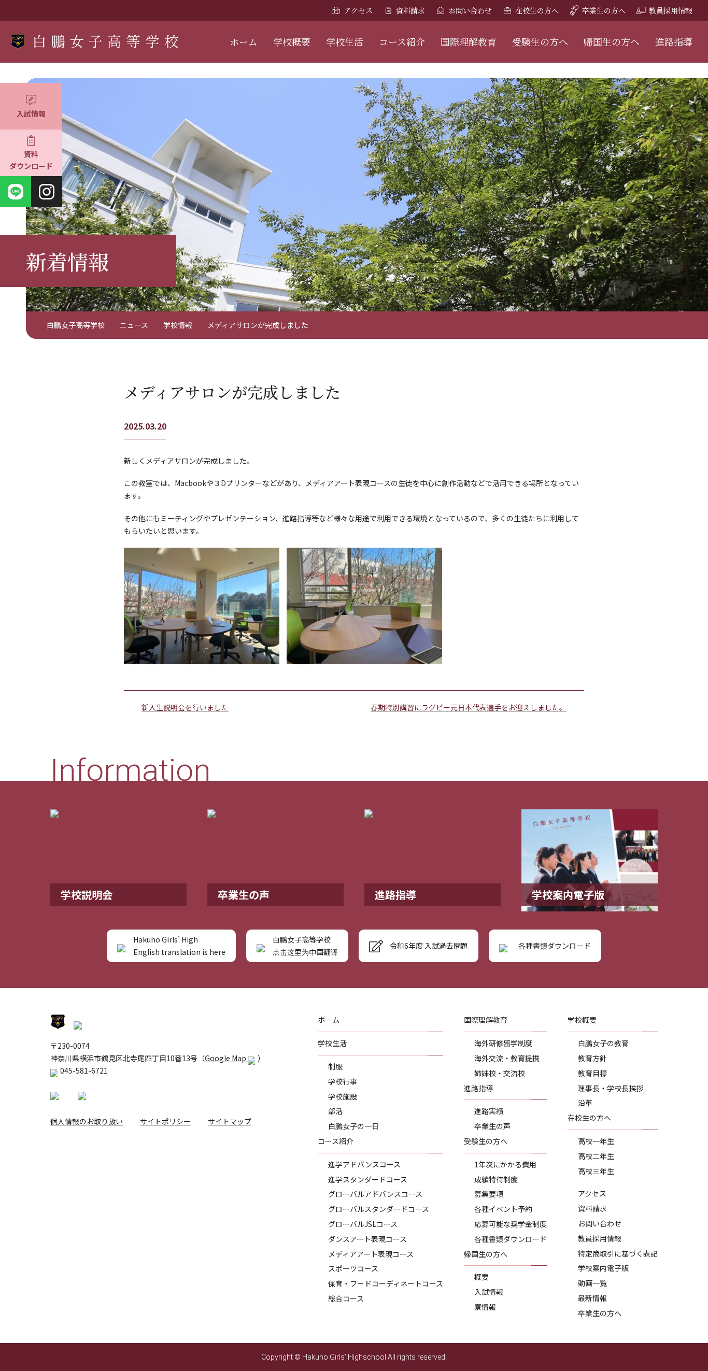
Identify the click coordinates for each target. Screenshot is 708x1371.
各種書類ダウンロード (510, 1239)
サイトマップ (229, 1121)
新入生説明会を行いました (185, 707)
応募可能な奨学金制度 (510, 1224)
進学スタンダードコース (367, 1179)
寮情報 (485, 1307)
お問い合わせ (470, 10)
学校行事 (342, 1081)
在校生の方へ (537, 10)
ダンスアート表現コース (367, 1239)
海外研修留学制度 (503, 1043)
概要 (481, 1277)
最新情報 (592, 1298)
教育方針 (592, 1058)
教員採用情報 (670, 10)
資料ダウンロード (31, 160)
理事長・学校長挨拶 (610, 1088)
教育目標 (592, 1073)
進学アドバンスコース (364, 1164)
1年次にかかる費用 (505, 1164)
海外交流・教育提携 (507, 1058)
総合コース (346, 1298)
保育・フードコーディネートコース (385, 1283)
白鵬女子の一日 (353, 1126)
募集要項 (488, 1194)
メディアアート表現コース (371, 1254)
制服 (335, 1066)
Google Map (226, 1058)
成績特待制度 (496, 1179)
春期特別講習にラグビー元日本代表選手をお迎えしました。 (469, 707)
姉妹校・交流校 (499, 1073)
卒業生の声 (492, 1126)
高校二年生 (596, 1156)
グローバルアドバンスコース (375, 1194)
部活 (335, 1111)
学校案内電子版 (603, 1268)
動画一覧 (592, 1283)
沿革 (585, 1102)
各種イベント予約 (503, 1209)
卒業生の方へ (604, 10)
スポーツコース (353, 1268)
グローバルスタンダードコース (378, 1209)
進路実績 (488, 1111)
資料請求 (410, 10)
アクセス (358, 10)
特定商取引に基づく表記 (618, 1253)
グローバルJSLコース (363, 1224)
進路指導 (673, 41)
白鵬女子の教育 (603, 1043)
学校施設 (342, 1096)
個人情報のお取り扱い (86, 1121)
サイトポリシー (165, 1121)
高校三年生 (596, 1171)
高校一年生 (596, 1141)
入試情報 (31, 113)
